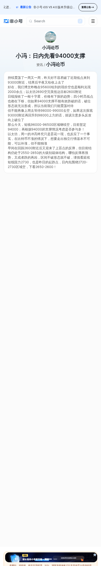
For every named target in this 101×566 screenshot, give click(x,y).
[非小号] (13, 21)
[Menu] (93, 21)
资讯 (39, 65)
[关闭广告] (94, 555)
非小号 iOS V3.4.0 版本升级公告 (52, 7)
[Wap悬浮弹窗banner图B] (51, 557)
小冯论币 (55, 64)
